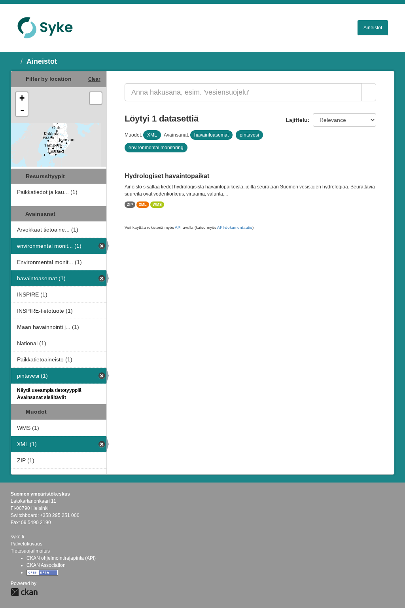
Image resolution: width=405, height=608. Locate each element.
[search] (368, 92)
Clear (94, 79)
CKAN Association (46, 565)
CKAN (24, 592)
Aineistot (372, 27)
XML (143, 205)
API (178, 227)
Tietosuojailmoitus (30, 551)
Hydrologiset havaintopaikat (167, 176)
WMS (157, 205)
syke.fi (17, 537)
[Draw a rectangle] (96, 98)
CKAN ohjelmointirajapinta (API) (61, 558)
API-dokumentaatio (234, 227)
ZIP (130, 205)
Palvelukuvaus (26, 544)
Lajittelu (297, 120)
